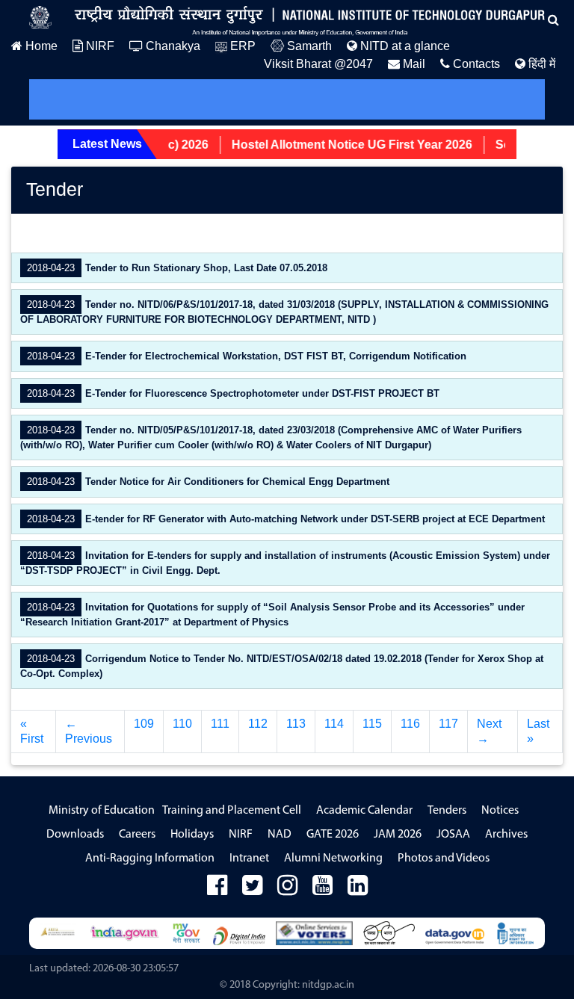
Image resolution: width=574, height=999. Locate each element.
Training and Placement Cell (231, 811)
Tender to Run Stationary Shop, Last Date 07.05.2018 (175, 267)
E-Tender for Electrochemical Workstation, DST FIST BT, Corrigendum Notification (245, 356)
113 (296, 723)
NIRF (98, 46)
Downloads (75, 835)
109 (144, 723)
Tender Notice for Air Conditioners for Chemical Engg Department (206, 481)
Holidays (192, 835)
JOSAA (453, 835)
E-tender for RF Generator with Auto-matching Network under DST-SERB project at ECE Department (284, 519)
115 (372, 723)
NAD (279, 835)
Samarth (308, 46)
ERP (241, 46)
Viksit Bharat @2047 (318, 64)
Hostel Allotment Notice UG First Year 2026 (342, 144)
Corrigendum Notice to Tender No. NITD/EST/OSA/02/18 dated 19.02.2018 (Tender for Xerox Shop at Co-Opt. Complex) (281, 666)
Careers (137, 835)
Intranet (249, 859)
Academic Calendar (364, 811)
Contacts (475, 64)
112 (258, 723)
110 (182, 723)
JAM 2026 (398, 835)
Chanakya (171, 46)
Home (40, 46)
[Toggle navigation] (61, 99)
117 (448, 723)
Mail (412, 64)
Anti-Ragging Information (150, 859)
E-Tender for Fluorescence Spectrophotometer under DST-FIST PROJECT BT (231, 393)
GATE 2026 (332, 835)
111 (220, 723)
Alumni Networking (333, 859)
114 (334, 723)
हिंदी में (540, 64)
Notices (500, 811)
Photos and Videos (444, 859)
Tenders (447, 811)
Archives (506, 835)
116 (410, 723)
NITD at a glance (403, 46)
